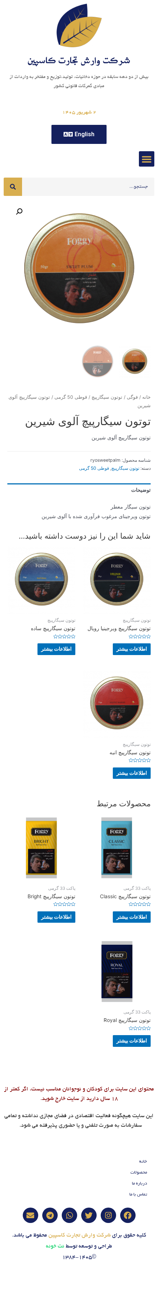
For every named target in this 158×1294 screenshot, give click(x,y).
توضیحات (141, 490)
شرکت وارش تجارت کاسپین (80, 1235)
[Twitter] (89, 1215)
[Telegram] (50, 1215)
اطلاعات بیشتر (131, 649)
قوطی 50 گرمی (70, 397)
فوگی (132, 397)
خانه (146, 397)
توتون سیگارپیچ (106, 397)
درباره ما (139, 1183)
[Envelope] (30, 1215)
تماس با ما (138, 1194)
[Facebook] (128, 1215)
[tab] (79, 490)
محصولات (138, 1172)
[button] (146, 159)
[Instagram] (108, 1215)
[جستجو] (13, 187)
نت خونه (55, 1246)
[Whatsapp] (69, 1215)
